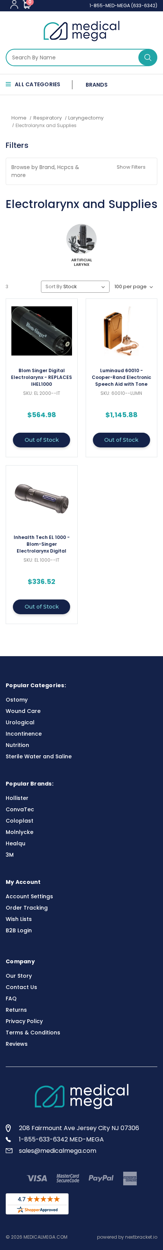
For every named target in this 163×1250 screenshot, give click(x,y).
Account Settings (29, 896)
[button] (81, 171)
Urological (20, 722)
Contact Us (21, 987)
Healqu (15, 843)
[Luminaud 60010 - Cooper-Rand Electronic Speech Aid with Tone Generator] (122, 331)
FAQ (11, 998)
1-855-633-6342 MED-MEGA (61, 1139)
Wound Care (23, 711)
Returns (16, 1010)
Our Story (19, 976)
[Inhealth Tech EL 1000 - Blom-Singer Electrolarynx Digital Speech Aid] (42, 497)
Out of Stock (42, 439)
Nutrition (17, 745)
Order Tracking (27, 907)
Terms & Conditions (33, 1032)
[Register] (14, 4)
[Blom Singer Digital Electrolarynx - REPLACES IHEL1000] (42, 331)
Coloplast (19, 821)
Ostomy (17, 699)
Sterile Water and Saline (39, 756)
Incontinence (24, 734)
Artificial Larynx (81, 262)
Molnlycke (19, 832)
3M (10, 855)
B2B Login (19, 930)
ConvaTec (20, 809)
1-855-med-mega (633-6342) (123, 5)
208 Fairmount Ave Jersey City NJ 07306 (79, 1128)
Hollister (17, 798)
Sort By (53, 286)
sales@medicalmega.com (57, 1150)
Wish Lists (19, 919)
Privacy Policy (24, 1021)
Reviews (17, 1044)
